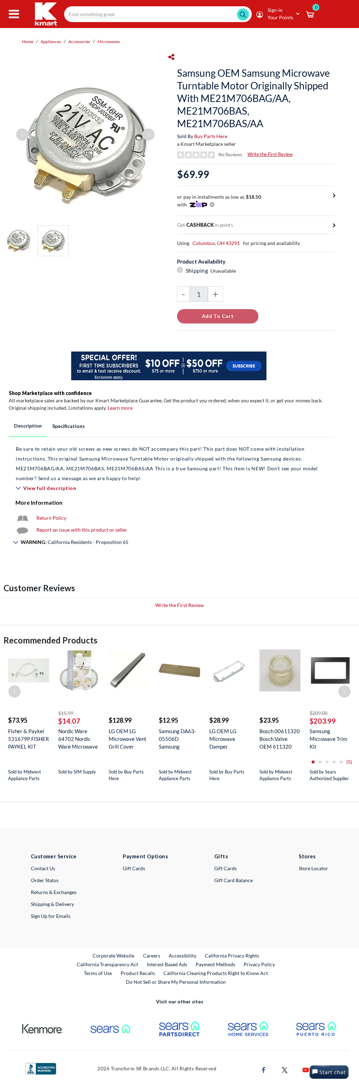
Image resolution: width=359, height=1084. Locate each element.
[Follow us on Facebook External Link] (264, 1069)
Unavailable (224, 271)
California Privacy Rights (232, 956)
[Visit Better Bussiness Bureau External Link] (40, 1068)
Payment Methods (215, 964)
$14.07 (69, 721)
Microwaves (108, 41)
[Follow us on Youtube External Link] (306, 1069)
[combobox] (158, 14)
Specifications (68, 426)
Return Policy (51, 518)
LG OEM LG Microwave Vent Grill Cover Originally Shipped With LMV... (128, 739)
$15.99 (65, 713)
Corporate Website (114, 955)
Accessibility (182, 956)
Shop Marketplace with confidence (50, 393)
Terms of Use (98, 973)
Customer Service (54, 856)
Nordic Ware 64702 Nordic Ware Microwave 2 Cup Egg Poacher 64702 (78, 739)
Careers (152, 955)
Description (28, 426)
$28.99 (219, 720)
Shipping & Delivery (52, 904)
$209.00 (318, 713)
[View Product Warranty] (22, 518)
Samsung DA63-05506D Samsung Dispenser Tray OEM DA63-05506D (177, 739)
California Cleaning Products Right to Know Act (215, 973)
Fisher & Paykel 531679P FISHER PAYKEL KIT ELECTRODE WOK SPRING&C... (28, 739)
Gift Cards (134, 868)
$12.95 (168, 720)
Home (27, 41)
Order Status (45, 880)
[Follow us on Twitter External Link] (285, 1069)
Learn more (120, 408)
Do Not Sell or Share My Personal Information (176, 982)
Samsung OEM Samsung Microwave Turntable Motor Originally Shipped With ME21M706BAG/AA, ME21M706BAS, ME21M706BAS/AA (253, 98)
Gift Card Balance (233, 880)
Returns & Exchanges (53, 892)
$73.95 (17, 720)
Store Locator (313, 868)
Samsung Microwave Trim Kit (328, 739)
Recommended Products (50, 640)
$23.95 (269, 720)
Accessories (79, 41)
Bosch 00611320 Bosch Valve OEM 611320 (279, 739)
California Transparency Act (107, 964)
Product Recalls (138, 973)
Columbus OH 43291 (216, 243)
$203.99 (323, 721)
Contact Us (43, 868)
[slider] (327, 759)
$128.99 (120, 720)
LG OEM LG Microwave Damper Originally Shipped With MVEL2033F (224, 739)
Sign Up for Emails (50, 916)
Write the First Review (270, 154)
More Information (38, 502)
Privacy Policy (259, 964)
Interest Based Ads (167, 964)
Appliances (51, 41)
